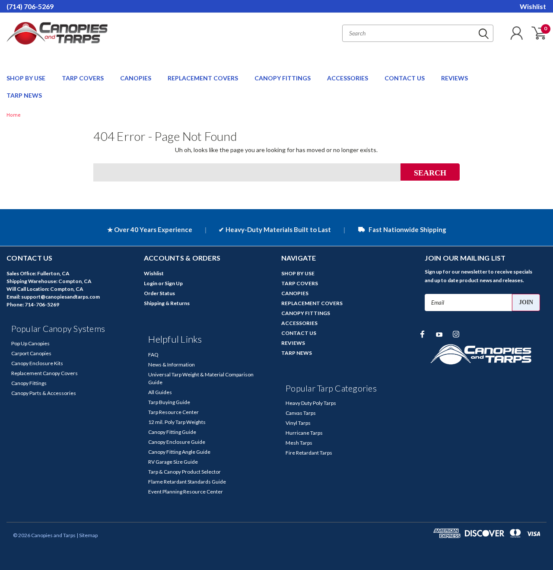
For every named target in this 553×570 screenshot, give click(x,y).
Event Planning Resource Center (185, 491)
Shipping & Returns (167, 303)
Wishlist (533, 6)
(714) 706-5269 (30, 6)
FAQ (153, 354)
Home (13, 115)
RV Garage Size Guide (173, 462)
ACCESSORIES (348, 78)
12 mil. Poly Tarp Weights (177, 422)
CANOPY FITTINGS (283, 78)
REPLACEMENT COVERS (203, 78)
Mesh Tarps (299, 442)
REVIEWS (454, 78)
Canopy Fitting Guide (172, 432)
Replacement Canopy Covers (44, 373)
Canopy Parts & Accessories (43, 393)
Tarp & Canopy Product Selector (184, 471)
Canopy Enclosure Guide (176, 442)
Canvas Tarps (301, 413)
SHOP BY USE (26, 78)
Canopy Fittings (29, 383)
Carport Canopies (31, 353)
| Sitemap (87, 535)
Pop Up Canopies (30, 343)
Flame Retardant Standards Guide (187, 481)
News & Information (171, 364)
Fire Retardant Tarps (309, 452)
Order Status (159, 293)
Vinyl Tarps (298, 423)
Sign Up (174, 283)
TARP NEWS (24, 95)
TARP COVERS (83, 78)
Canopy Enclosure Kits (37, 363)
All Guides (160, 392)
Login (150, 283)
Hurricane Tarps (304, 433)
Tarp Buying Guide (169, 402)
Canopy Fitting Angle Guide (179, 452)
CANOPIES (136, 78)
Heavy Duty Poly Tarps (311, 403)
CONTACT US (405, 78)
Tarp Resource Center (173, 412)
